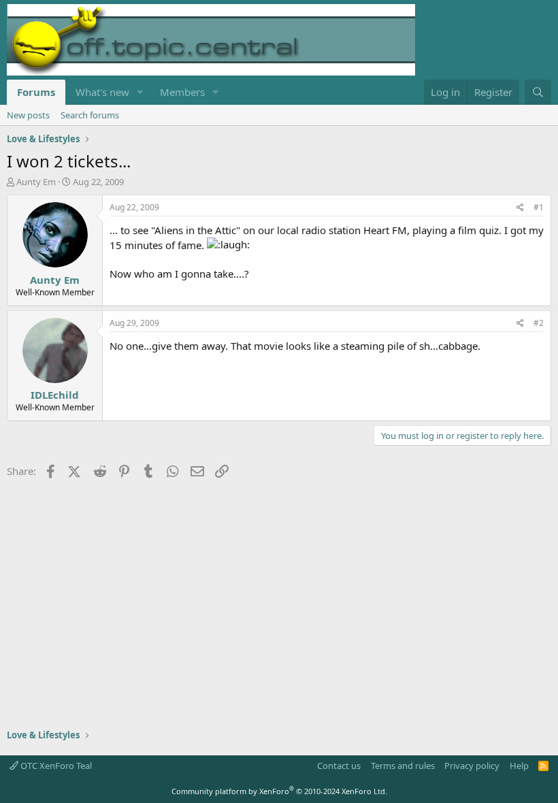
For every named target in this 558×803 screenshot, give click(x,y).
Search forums (90, 115)
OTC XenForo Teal (55, 765)
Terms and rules (403, 765)
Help (519, 765)
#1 (539, 207)
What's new (102, 92)
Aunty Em (36, 182)
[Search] (538, 92)
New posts (28, 115)
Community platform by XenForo (279, 791)
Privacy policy (471, 765)
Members (182, 92)
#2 (539, 323)
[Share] (520, 208)
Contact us (339, 765)
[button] (140, 92)
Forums (36, 92)
